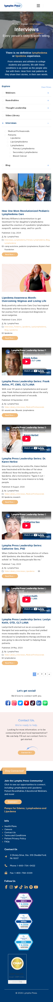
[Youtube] (36, 887)
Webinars (10, 93)
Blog (8, 165)
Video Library (13, 115)
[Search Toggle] (47, 5)
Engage (24, 24)
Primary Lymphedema (23, 148)
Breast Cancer (20, 156)
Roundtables (12, 100)
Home (15, 24)
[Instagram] (11, 887)
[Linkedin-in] (26, 887)
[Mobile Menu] (38, 6)
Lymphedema (17, 145)
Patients (12, 135)
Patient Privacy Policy (15, 838)
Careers (8, 829)
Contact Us (10, 832)
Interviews (11, 123)
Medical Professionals (18, 131)
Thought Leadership (16, 108)
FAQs (7, 841)
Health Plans (10, 826)
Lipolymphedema (19, 141)
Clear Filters (46, 87)
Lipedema (15, 138)
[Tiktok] (21, 887)
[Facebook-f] (6, 887)
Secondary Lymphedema (25, 152)
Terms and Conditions (15, 835)
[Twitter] (16, 887)
